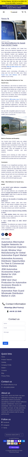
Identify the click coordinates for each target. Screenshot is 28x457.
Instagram (6, 425)
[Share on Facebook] (2, 234)
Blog (2, 373)
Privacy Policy (5, 376)
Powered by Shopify (14, 452)
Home (3, 357)
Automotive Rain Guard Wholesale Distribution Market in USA (12, 293)
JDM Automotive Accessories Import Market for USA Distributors (10, 273)
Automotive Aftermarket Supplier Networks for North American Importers (13, 244)
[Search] (25, 12)
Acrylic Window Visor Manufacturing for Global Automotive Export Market (14, 252)
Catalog (3, 362)
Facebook (6, 422)
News (4, 18)
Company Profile (6, 365)
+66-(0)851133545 (8, 387)
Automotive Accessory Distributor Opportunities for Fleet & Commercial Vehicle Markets (13, 262)
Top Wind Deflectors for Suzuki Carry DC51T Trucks (13, 44)
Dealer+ (3, 367)
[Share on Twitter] (6, 234)
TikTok (5, 428)
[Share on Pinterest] (10, 234)
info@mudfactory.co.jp (10, 384)
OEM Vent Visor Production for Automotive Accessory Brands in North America (13, 284)
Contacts (4, 370)
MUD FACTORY (18, 450)
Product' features (6, 359)
